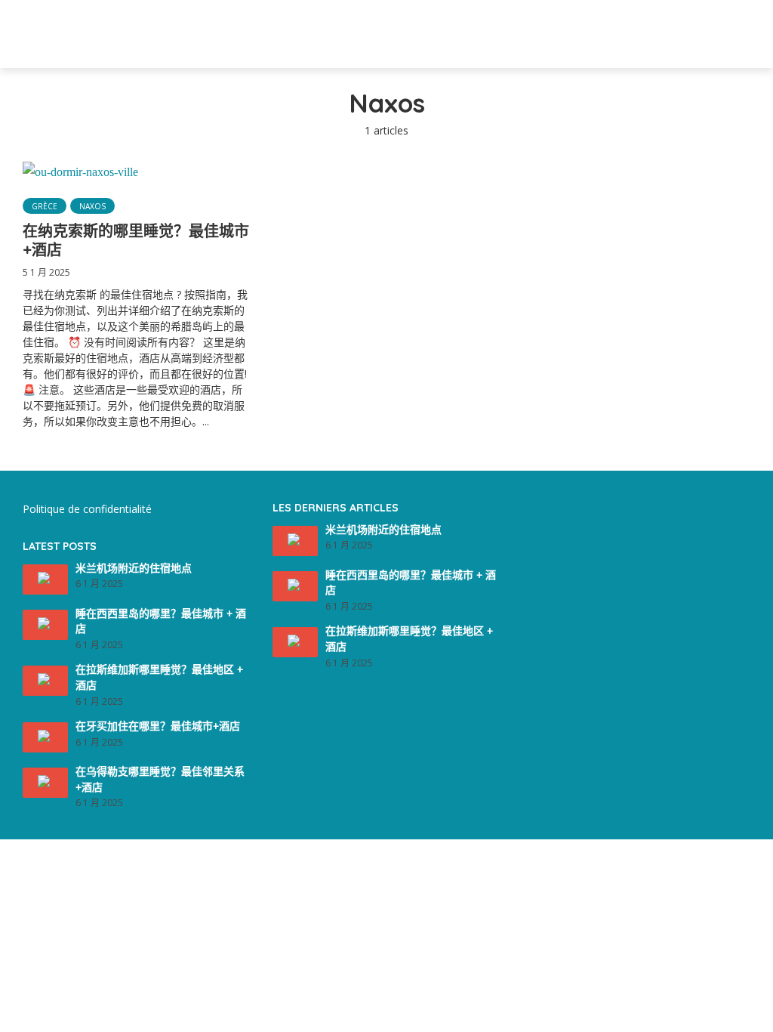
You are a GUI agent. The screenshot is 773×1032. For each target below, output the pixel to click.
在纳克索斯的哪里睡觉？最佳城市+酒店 (136, 240)
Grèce (44, 206)
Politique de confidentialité (87, 509)
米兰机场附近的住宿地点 (133, 568)
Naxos (92, 206)
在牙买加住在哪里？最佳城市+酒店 (157, 726)
